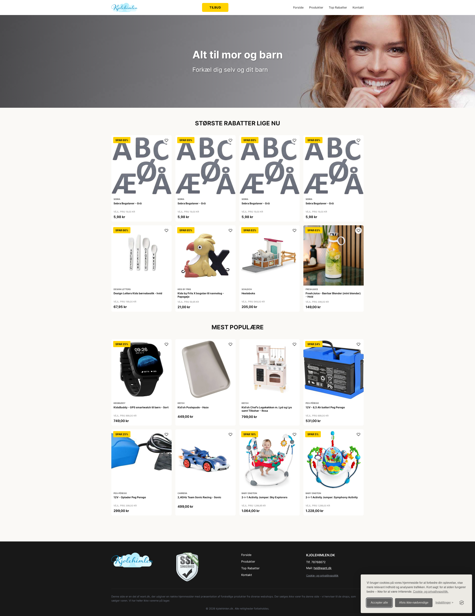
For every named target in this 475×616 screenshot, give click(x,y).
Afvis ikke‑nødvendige (413, 602)
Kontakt (358, 7)
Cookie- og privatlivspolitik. (430, 591)
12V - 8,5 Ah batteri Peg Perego (325, 407)
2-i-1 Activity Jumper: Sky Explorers (264, 497)
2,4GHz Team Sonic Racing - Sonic (199, 497)
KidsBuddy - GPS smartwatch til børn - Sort (141, 407)
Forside (298, 7)
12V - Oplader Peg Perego (130, 497)
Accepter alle (379, 602)
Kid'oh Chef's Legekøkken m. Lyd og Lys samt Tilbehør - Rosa (267, 409)
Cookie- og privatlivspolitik (322, 575)
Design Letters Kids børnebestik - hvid (138, 293)
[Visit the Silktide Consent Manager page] (461, 602)
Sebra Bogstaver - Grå (128, 203)
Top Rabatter (338, 7)
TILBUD (215, 7)
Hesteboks (248, 293)
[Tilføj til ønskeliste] (166, 140)
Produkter (316, 7)
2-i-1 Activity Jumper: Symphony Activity (332, 497)
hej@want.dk (323, 568)
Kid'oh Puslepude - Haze (193, 407)
